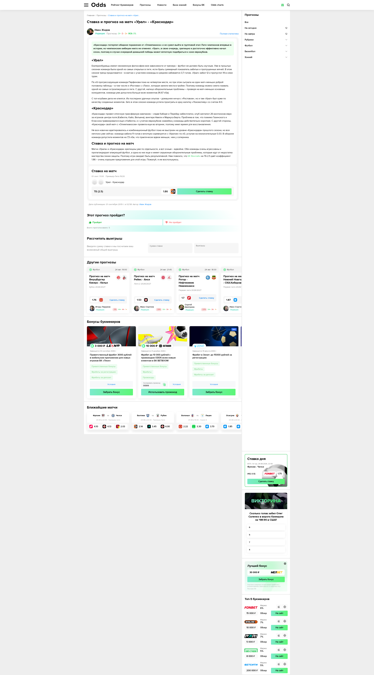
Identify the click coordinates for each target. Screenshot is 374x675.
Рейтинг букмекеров (122, 5)
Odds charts (217, 5)
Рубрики (249, 39)
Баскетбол (250, 51)
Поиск (288, 5)
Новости (161, 5)
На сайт (279, 613)
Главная (91, 15)
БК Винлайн (194, 156)
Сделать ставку (266, 481)
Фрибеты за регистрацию (104, 372)
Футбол (249, 45)
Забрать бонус (111, 392)
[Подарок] (282, 5)
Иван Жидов (145, 204)
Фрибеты (147, 372)
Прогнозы (145, 5)
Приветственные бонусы (103, 366)
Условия (111, 384)
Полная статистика (229, 33)
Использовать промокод (162, 392)
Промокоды (148, 377)
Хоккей (248, 57)
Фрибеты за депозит (101, 377)
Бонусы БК (199, 5)
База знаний (179, 5)
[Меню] (86, 5)
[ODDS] (98, 5)
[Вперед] (237, 290)
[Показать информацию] (285, 563)
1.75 (280, 473)
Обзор (263, 613)
